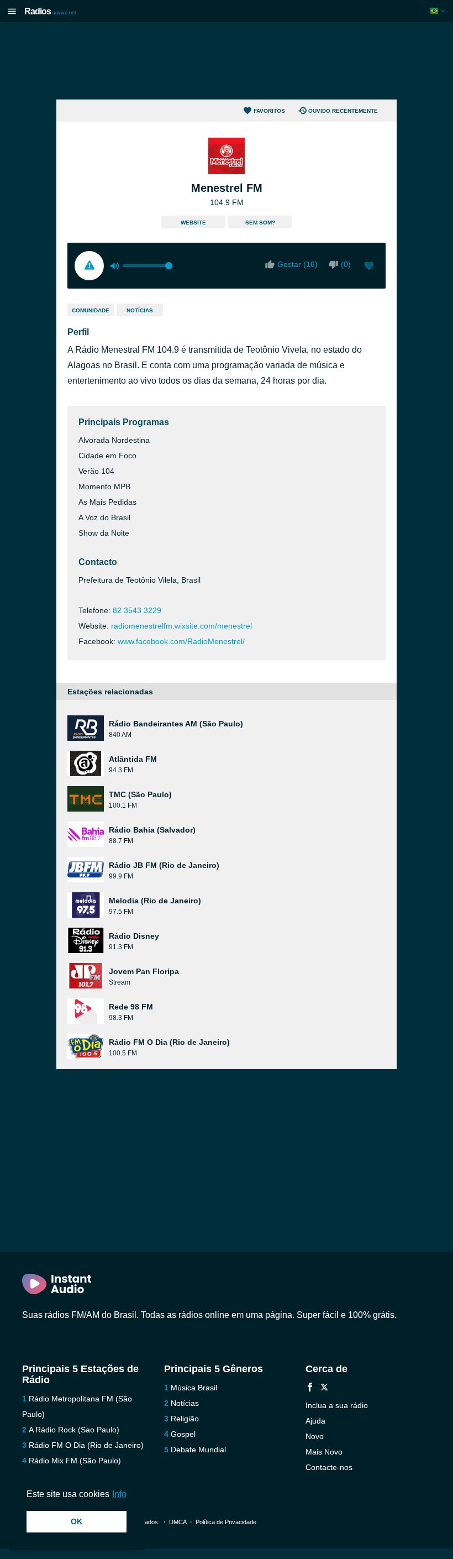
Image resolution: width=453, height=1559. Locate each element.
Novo (314, 1436)
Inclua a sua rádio (336, 1405)
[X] (324, 1388)
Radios (50, 11)
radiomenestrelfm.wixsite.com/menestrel (181, 625)
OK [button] (76, 1521)
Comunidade (90, 310)
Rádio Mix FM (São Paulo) (75, 1460)
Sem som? (260, 222)
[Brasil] (438, 10)
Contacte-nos (328, 1467)
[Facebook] (309, 1388)
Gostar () (297, 264)
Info (119, 1494)
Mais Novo (324, 1451)
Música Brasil (194, 1387)
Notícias (140, 310)
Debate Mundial (198, 1449)
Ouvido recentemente (343, 111)
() (346, 264)
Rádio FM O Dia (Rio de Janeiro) (86, 1445)
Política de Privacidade (226, 1522)
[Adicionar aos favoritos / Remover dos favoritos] (369, 267)
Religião (185, 1418)
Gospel (183, 1434)
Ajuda (315, 1420)
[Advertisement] (226, 60)
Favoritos (269, 111)
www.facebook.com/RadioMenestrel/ (181, 641)
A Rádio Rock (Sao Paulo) (74, 1429)
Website (193, 222)
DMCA (177, 1522)
